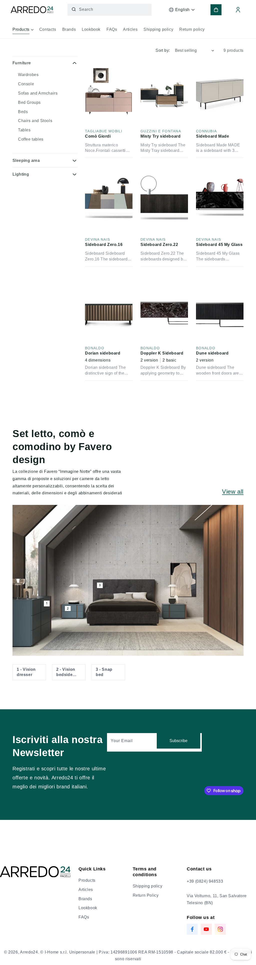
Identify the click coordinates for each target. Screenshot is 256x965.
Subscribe (179, 741)
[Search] (73, 9)
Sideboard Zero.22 (159, 244)
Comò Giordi (98, 136)
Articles (85, 889)
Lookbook (87, 908)
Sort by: (163, 50)
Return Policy (146, 895)
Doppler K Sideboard (161, 353)
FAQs (83, 917)
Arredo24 (29, 952)
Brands (85, 899)
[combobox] (110, 10)
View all (233, 491)
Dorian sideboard (102, 353)
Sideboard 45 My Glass (219, 244)
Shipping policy (147, 886)
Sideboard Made (212, 136)
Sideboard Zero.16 (103, 244)
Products (87, 880)
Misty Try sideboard (160, 136)
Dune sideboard (212, 353)
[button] (23, 31)
